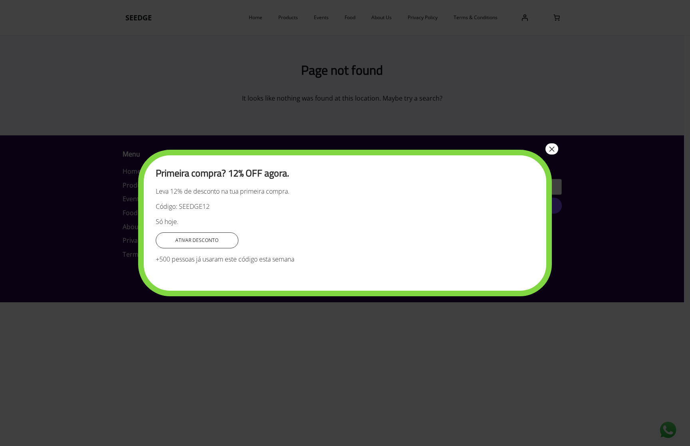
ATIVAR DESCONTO (196, 240)
